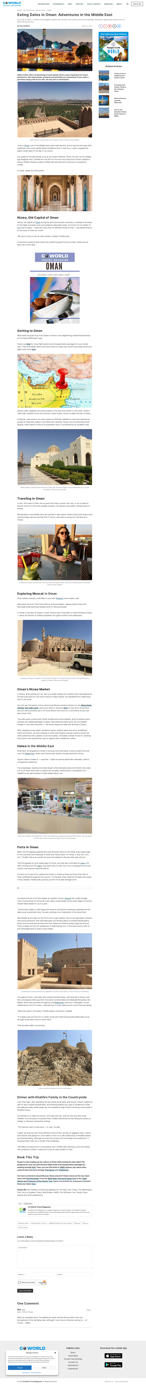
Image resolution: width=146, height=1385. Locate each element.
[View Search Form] (127, 4)
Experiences (73, 1369)
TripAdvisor (64, 1170)
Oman (49, 10)
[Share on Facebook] (101, 26)
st (34, 753)
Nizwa (85, 1223)
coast (82, 863)
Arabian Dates (23, 1223)
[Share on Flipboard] (110, 26)
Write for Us (109, 1381)
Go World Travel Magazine (39, 1207)
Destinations (28, 10)
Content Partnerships (73, 1359)
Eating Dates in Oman (38, 1223)
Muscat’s (59, 598)
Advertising (73, 1356)
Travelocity (50, 1170)
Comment (23, 1247)
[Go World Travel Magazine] (23, 1210)
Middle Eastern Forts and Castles (60, 1223)
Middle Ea (29, 753)
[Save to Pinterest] (105, 26)
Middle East (40, 10)
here (66, 708)
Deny (44, 1368)
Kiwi (34, 1167)
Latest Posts (28, 1203)
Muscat (77, 1223)
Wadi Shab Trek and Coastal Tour (62, 1178)
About (20, 1203)
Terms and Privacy (36, 1372)
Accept (19, 1368)
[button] (55, 1353)
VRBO (62, 1167)
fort (19, 228)
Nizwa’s (68, 898)
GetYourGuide (32, 1178)
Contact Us (73, 1362)
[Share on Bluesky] (119, 26)
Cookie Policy (26, 1372)
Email (60, 1274)
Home (19, 10)
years (39, 866)
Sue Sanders (25, 26)
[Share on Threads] (114, 26)
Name (21, 1274)
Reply (89, 1310)
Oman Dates (22, 1227)
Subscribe (137, 4)
